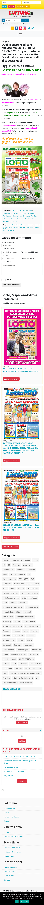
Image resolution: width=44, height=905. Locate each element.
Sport (14, 664)
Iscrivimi (25, 20)
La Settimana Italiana (11, 598)
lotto (10, 228)
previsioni (6, 635)
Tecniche (31, 219)
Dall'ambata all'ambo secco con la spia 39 (19, 756)
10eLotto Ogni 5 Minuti (19, 210)
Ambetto (16, 565)
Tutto (5, 673)
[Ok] (41, 898)
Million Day (7, 621)
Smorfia (5, 659)
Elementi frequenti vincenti (14, 771)
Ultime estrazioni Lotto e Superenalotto (25, 673)
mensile (22, 228)
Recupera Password (23, 6)
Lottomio (23, 602)
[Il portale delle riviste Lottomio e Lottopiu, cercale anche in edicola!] (22, 12)
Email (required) (8, 248)
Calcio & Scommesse (17, 574)
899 (4, 565)
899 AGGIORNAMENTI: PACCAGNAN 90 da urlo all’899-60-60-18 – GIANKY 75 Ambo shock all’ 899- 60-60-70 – (21, 527)
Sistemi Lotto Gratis (11, 817)
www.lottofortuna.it (10, 683)
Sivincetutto (33, 654)
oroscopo (16, 631)
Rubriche (17, 645)
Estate (23, 225)
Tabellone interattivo (12, 848)
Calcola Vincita (9, 832)
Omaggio (6, 631)
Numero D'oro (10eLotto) (21, 216)
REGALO (21, 640)
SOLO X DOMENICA (26, 659)
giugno (5, 228)
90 (9, 565)
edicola (17, 225)
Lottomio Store (9, 808)
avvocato (20, 570)
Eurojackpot (19, 584)
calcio (5, 574)
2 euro (35, 560)
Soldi (4, 230)
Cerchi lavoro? (9, 876)
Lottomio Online (32, 607)
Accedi (4, 6)
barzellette (31, 570)
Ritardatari (6, 219)
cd (29, 574)
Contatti (7, 821)
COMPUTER (23, 579)
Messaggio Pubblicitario (25, 617)
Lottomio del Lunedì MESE (13, 607)
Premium (34, 631)
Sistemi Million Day (18, 654)
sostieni (6, 664)
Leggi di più (24, 901)
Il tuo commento (8, 261)
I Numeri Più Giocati (10, 593)
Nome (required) (8, 242)
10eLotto (11, 225)
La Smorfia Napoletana (12, 852)
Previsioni (30, 228)
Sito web (5, 255)
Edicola (6, 813)
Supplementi (7, 668)
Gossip (12, 588)
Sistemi (13, 219)
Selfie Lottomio (8, 650)
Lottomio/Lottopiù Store (11, 213)
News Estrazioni (12, 688)
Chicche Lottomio (9, 579)
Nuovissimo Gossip (32, 626)
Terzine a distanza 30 (12, 767)
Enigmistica (7, 584)
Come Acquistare (10, 871)
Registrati (11, 6)
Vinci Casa (6, 678)
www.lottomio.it (26, 683)
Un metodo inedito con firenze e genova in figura (20, 762)
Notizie (17, 621)
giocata (37, 225)
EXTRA (29, 584)
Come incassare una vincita (14, 836)
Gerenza (7, 880)
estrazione (30, 225)
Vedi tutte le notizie (10, 547)
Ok (17, 901)
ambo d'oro (27, 565)
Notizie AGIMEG (29, 621)
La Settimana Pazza (29, 598)
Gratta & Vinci (32, 588)
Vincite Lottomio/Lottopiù (23, 678)
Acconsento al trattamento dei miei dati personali (16, 23)
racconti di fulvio (9, 640)
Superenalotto (22, 219)
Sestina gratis (9, 856)
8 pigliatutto (8, 776)
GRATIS (21, 588)
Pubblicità (34, 216)
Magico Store (8, 617)
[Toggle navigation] (20, 34)
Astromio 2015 (8, 570)
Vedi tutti (22, 741)
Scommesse (28, 645)
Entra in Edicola (22, 722)
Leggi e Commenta (10, 379)
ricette (29, 640)
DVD (32, 579)
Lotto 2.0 (13, 602)
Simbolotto (36, 650)
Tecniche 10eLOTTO (10, 222)
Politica (25, 631)
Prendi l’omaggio (10, 867)
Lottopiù (23, 213)
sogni (13, 659)
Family (36, 584)
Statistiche (23, 664)
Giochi (5, 588)
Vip (37, 678)
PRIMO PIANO (18, 635)
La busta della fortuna (29, 593)
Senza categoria (23, 650)
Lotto (30, 210)
